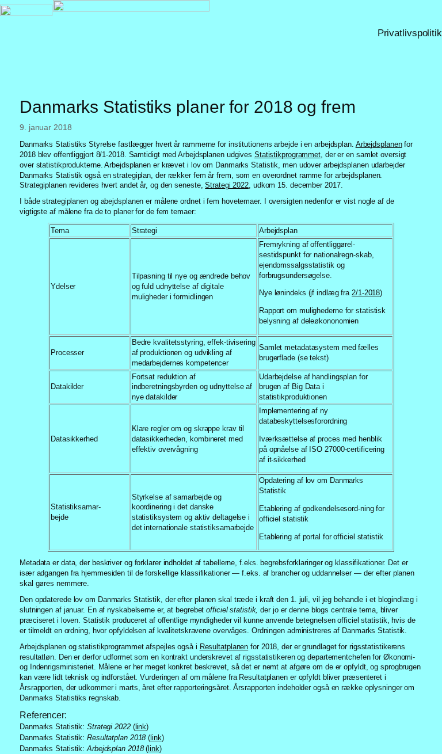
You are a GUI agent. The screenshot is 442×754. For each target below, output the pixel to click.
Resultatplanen (224, 646)
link (141, 726)
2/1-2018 (366, 292)
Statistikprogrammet (287, 154)
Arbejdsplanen (379, 144)
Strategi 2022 (227, 185)
